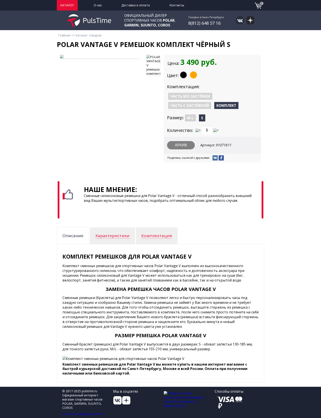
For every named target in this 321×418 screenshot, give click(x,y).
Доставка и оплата (135, 5)
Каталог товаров (88, 35)
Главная (64, 35)
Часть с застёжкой (189, 105)
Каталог (67, 5)
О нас (98, 5)
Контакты (176, 5)
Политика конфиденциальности (83, 414)
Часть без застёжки (190, 96)
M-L (190, 118)
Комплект (226, 105)
